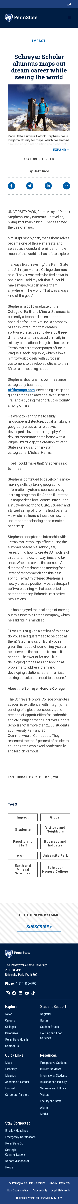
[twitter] (29, 186)
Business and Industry (55, 843)
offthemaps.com (21, 390)
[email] (66, 186)
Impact (39, 41)
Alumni (22, 855)
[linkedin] (48, 186)
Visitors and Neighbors (55, 829)
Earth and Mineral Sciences (23, 869)
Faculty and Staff (23, 843)
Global (55, 817)
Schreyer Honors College (55, 869)
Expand (59, 150)
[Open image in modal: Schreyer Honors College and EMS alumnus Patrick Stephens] (39, 107)
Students (23, 829)
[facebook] (11, 186)
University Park (55, 855)
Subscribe (37, 926)
